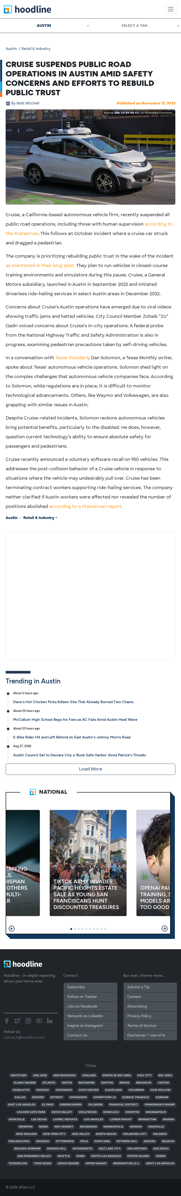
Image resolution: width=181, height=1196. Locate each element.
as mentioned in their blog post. (40, 265)
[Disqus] (90, 595)
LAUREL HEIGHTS (65, 1119)
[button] (11, 928)
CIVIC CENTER (89, 1090)
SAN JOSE (40, 1075)
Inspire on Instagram (85, 1026)
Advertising (137, 1007)
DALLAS (20, 1097)
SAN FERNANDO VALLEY (34, 1156)
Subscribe (76, 987)
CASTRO (163, 1082)
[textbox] (136, 26)
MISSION (136, 1126)
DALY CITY (144, 1075)
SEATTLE (64, 1156)
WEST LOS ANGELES (160, 1163)
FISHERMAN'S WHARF (160, 1104)
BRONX (124, 1082)
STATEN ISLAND (138, 1156)
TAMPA (160, 1156)
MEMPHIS (26, 1126)
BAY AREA (165, 1075)
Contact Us (77, 1035)
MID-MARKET (64, 1126)
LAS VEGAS (39, 1119)
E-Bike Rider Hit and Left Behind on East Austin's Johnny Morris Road (71, 737)
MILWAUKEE (88, 1126)
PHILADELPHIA (18, 1141)
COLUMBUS (136, 1090)
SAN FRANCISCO (64, 1075)
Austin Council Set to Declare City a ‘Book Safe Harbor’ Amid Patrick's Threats (79, 755)
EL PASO (47, 1104)
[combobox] (45, 26)
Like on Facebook (82, 1007)
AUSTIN (67, 1082)
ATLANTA (48, 1082)
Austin (11, 49)
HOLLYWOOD (88, 1112)
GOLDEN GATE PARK (31, 1112)
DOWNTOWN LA (105, 1097)
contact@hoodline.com (24, 1038)
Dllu (117, 113)
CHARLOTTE (21, 1090)
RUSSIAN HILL (56, 1148)
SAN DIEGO (161, 1148)
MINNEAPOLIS (113, 1126)
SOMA (80, 1156)
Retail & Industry (35, 49)
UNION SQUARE (68, 1163)
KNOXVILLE (17, 1119)
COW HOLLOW (160, 1090)
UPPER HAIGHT (96, 1163)
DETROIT (56, 1097)
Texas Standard (72, 358)
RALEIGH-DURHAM (27, 1148)
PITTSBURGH (65, 1141)
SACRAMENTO (82, 1148)
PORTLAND (102, 1141)
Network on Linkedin (85, 1016)
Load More (90, 769)
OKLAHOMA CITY (135, 1134)
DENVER (38, 1097)
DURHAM (162, 1097)
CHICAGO (42, 1090)
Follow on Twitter (82, 997)
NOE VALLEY (81, 1134)
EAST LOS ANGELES (21, 1104)
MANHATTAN (147, 1119)
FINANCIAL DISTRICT (123, 1104)
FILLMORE (95, 1104)
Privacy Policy (139, 1016)
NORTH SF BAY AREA (117, 1075)
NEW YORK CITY (54, 1134)
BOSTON (107, 1082)
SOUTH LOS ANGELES (106, 1156)
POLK (84, 1141)
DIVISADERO (78, 1097)
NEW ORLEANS (26, 1134)
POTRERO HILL (126, 1141)
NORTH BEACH (106, 1134)
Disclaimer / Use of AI (146, 1035)
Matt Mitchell (25, 103)
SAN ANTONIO (137, 1148)
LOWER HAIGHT (121, 1119)
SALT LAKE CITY (110, 1148)
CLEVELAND (113, 1090)
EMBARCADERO (71, 1104)
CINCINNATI (64, 1090)
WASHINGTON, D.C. (126, 1163)
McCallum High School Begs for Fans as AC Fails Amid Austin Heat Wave (75, 719)
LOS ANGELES (93, 1119)
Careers (134, 997)
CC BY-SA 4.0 (130, 113)
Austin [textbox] (44, 25)
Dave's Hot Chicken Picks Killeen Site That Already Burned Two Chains (73, 702)
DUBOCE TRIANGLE (135, 1097)
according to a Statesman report (85, 506)
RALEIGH (168, 1141)
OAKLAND (89, 1075)
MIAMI (43, 1126)
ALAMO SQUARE (25, 1082)
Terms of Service (141, 1026)
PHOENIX (42, 1141)
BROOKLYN (143, 1082)
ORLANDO (160, 1134)
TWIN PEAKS (42, 1163)
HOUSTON (132, 1112)
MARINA (168, 1119)
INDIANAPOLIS (156, 1112)
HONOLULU (111, 1112)
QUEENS (149, 1141)
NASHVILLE (156, 1126)
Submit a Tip (138, 987)
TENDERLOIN (17, 1163)
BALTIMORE (86, 1082)
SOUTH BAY (19, 1075)
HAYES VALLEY (62, 1112)
